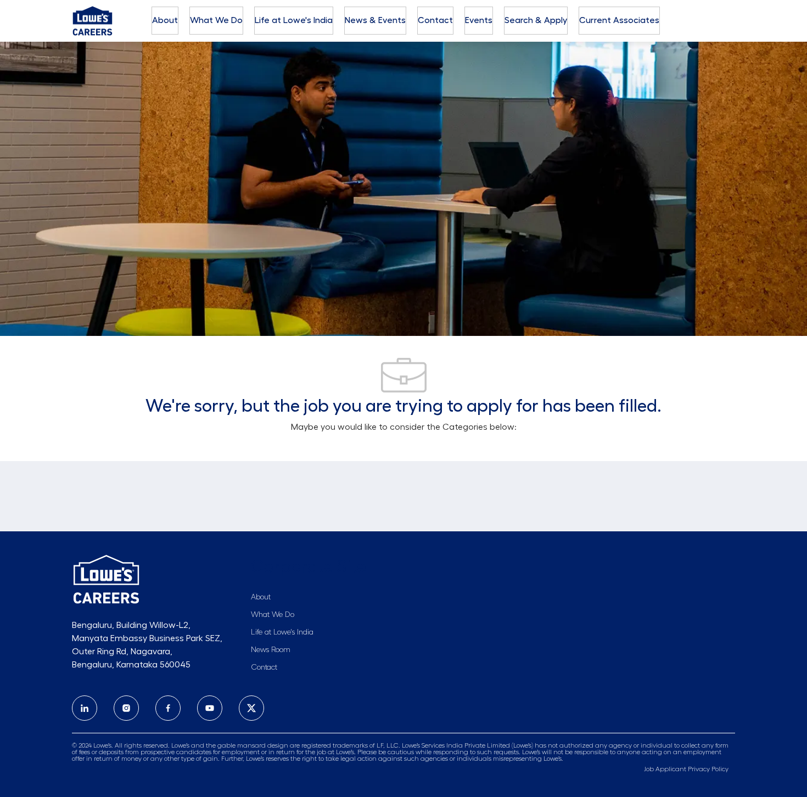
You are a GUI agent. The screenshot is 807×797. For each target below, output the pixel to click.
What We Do (216, 20)
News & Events (375, 20)
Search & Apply (536, 20)
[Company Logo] (92, 19)
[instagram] (126, 708)
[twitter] (251, 708)
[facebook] (168, 708)
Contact (435, 20)
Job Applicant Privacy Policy (686, 769)
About (165, 20)
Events (478, 20)
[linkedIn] (84, 708)
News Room (270, 650)
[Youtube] (209, 708)
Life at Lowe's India (294, 20)
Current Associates (619, 20)
